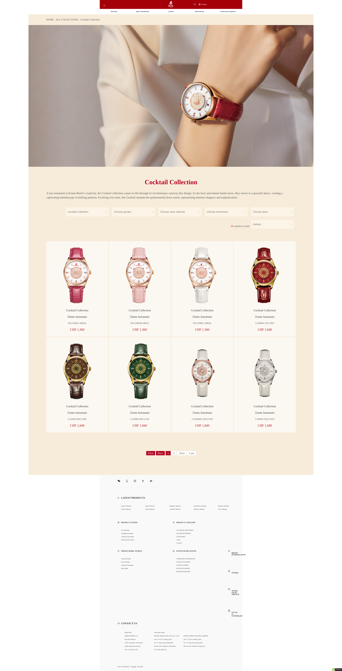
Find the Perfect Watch (127, 540)
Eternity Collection (199, 509)
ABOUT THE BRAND (142, 11)
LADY (178, 540)
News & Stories (125, 562)
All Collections (125, 530)
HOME (50, 19)
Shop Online (124, 568)
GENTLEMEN (180, 536)
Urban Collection (126, 509)
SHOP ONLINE (199, 11)
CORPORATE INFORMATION (185, 559)
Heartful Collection (223, 506)
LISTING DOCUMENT (183, 562)
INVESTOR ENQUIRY (183, 571)
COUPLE (179, 543)
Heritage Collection (175, 506)
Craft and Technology (127, 565)
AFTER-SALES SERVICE (228, 11)
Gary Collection (222, 509)
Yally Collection (149, 509)
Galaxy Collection (126, 506)
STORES (171, 11)
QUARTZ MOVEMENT (183, 533)
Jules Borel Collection (200, 506)
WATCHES (114, 11)
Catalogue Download (127, 533)
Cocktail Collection (175, 509)
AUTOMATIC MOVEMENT (185, 530)
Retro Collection (150, 506)
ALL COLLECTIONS (67, 19)
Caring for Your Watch (127, 536)
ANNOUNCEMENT (182, 565)
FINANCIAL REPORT (183, 568)
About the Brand (126, 559)
